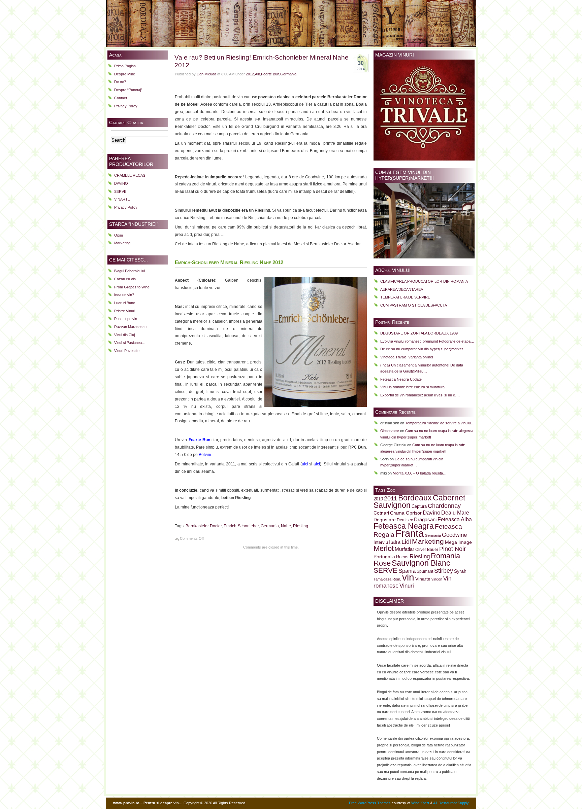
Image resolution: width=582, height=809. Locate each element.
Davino (431, 512)
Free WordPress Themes (370, 803)
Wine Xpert (420, 803)
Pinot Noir (452, 549)
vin (408, 577)
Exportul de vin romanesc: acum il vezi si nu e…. (420, 395)
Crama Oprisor (406, 513)
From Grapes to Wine (132, 287)
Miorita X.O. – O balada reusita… (420, 473)
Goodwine (454, 535)
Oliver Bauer (426, 549)
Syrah (460, 571)
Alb (257, 74)
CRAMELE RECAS (129, 175)
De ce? (120, 82)
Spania (407, 570)
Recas (402, 557)
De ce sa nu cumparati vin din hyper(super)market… (423, 349)
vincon (436, 579)
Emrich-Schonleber (241, 526)
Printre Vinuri (124, 311)
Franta (409, 533)
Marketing (122, 243)
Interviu (381, 542)
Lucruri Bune (124, 303)
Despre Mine (124, 74)
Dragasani (425, 519)
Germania (288, 74)
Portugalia (384, 556)
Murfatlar (404, 549)
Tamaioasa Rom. (387, 579)
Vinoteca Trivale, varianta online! (406, 357)
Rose (382, 563)
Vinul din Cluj (124, 335)
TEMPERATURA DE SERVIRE (405, 297)
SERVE (120, 191)
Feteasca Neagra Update (401, 379)
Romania (445, 556)
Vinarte (422, 579)
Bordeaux (415, 497)
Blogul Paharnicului (129, 271)
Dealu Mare (455, 512)
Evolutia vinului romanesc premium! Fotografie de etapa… (427, 341)
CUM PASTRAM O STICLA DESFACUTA (413, 305)
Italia (394, 542)
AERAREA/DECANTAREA (401, 289)
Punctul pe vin (125, 319)
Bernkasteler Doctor (204, 526)
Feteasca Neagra (404, 526)
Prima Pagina (125, 66)
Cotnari (381, 513)
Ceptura (419, 506)
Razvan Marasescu (130, 327)
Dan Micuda (206, 74)
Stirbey (443, 570)
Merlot (384, 548)
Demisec (405, 520)
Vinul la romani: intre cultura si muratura (412, 387)
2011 (390, 498)
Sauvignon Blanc (421, 563)
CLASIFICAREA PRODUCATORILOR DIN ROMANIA (424, 281)
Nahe (286, 526)
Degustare (385, 519)
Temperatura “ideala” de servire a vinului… (440, 423)
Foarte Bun (270, 74)
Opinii (118, 235)
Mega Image (458, 542)
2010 (378, 499)
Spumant (425, 571)
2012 (250, 74)
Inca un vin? (124, 295)
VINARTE (122, 199)
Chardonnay (444, 505)
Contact (120, 98)
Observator (389, 431)
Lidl (406, 541)
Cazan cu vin (125, 279)
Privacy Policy (125, 106)
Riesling (300, 526)
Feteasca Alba (455, 519)
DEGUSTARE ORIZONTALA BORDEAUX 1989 (419, 333)
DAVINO (121, 183)
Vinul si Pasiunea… (130, 343)
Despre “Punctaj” (128, 90)
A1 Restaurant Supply (451, 803)
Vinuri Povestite (126, 351)
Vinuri (406, 585)
